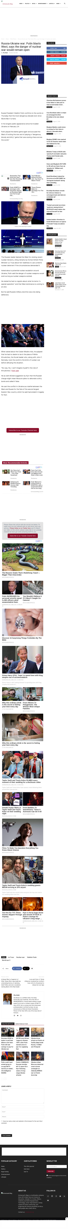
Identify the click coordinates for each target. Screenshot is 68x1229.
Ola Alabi (5, 52)
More (57, 3)
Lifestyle (51, 3)
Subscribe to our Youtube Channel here (23, 430)
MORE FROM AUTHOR (21, 1024)
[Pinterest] (56, 1196)
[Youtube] (48, 1200)
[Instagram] (15, 1016)
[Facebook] (48, 1196)
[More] (32, 968)
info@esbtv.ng (29, 1212)
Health (57, 266)
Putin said (15, 371)
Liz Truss (11, 957)
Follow (63, 52)
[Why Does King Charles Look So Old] (50, 264)
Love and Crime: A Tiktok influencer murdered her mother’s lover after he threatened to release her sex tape (34, 982)
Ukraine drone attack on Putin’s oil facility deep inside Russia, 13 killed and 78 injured (37, 1042)
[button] (65, 3)
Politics (27, 3)
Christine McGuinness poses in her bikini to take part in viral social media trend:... (56, 103)
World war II (6, 960)
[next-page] (5, 1079)
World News (13, 39)
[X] (64, 1196)
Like (64, 48)
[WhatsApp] (21, 1016)
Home (2, 39)
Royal (33, 3)
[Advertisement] (34, 20)
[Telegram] (60, 1196)
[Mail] (18, 1016)
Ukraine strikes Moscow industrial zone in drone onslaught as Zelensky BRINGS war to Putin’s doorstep (37, 1068)
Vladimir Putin (32, 957)
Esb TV (26, 1171)
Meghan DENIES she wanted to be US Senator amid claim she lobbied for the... (56, 141)
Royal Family (50, 133)
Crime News (58, 277)
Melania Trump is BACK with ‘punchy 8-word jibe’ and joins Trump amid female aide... (56, 154)
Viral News (49, 107)
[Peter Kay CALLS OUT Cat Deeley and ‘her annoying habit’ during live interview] (50, 252)
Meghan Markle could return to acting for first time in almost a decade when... (56, 129)
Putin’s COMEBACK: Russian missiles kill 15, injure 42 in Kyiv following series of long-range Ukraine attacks (22, 1068)
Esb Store (26, 1169)
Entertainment (42, 3)
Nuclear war (20, 957)
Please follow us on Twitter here (20, 528)
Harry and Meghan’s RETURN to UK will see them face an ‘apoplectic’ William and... (56, 166)
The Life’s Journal (29, 1166)
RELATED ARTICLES (7, 1024)
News (20, 3)
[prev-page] (2, 1079)
